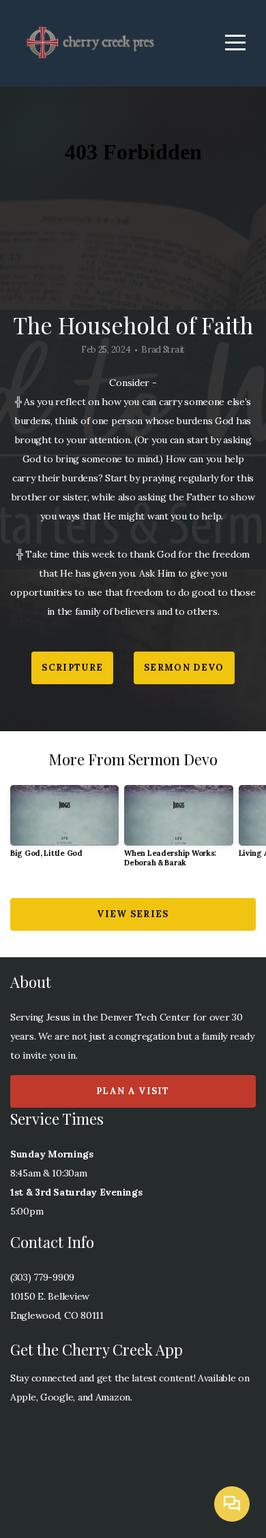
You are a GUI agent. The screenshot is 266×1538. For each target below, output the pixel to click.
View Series (132, 914)
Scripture (72, 667)
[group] (64, 827)
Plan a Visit (133, 1091)
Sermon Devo (184, 667)
